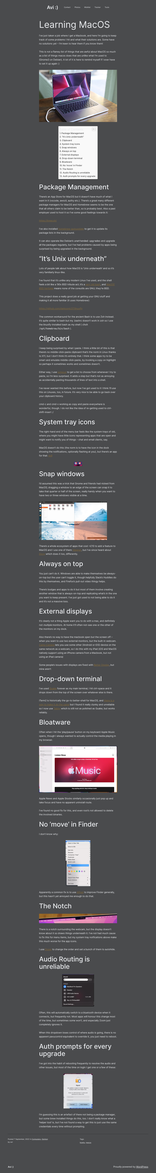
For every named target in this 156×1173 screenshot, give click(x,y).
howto (82, 1143)
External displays (70, 154)
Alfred (80, 892)
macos (88, 1143)
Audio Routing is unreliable (76, 172)
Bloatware (67, 162)
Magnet (77, 550)
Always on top (69, 151)
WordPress (142, 1166)
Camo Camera (47, 644)
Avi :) (52, 7)
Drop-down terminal (72, 158)
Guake (53, 688)
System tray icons (71, 144)
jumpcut (62, 372)
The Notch (67, 169)
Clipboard (67, 140)
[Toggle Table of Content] (92, 129)
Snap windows (69, 147)
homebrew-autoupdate (71, 228)
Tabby (57, 708)
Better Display (101, 665)
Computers (36, 1139)
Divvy (42, 554)
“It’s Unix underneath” (73, 136)
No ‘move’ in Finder (72, 165)
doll (50, 455)
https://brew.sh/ (48, 220)
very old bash (93, 284)
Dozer (48, 949)
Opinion (45, 1139)
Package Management (72, 133)
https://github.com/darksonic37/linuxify (60, 308)
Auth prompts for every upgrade (79, 176)
